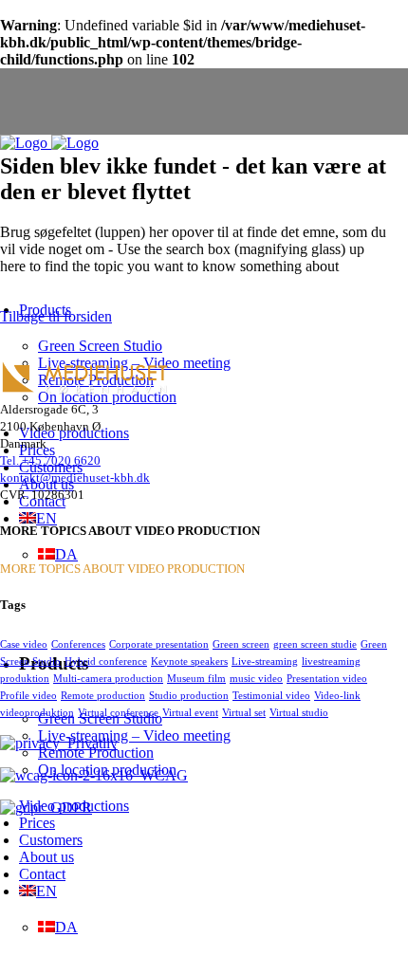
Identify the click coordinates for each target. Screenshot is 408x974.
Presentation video (327, 678)
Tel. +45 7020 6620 (50, 460)
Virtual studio (298, 712)
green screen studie (315, 644)
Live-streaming (265, 661)
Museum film (196, 678)
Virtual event (190, 712)
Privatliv (89, 743)
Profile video (28, 695)
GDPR (67, 807)
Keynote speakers (189, 661)
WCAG (160, 775)
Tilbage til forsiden (56, 316)
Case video (23, 644)
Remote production (103, 695)
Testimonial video (271, 695)
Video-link (337, 695)
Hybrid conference (106, 661)
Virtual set (244, 712)
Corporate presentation (159, 644)
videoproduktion (37, 712)
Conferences (78, 644)
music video (256, 678)
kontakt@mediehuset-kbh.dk (75, 477)
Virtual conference (118, 712)
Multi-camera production (108, 678)
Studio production (189, 695)
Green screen (241, 644)
